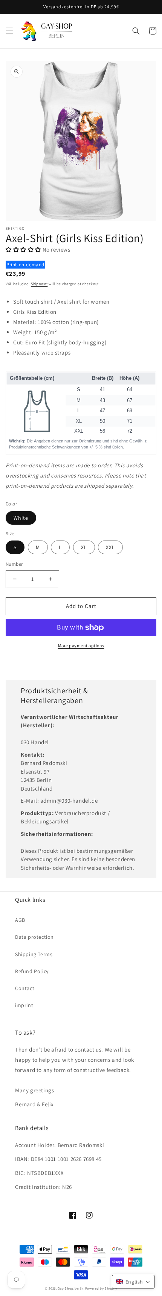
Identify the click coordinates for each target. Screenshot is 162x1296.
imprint (24, 1005)
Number (14, 564)
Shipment (39, 283)
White (21, 517)
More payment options (81, 645)
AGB (20, 920)
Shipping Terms (33, 954)
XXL (110, 547)
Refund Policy (32, 971)
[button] (9, 31)
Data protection (34, 937)
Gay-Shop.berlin (71, 1288)
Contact (24, 988)
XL (84, 547)
